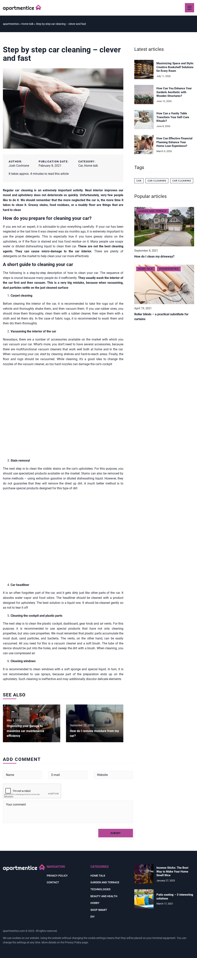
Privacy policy (57, 875)
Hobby (94, 902)
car (138, 180)
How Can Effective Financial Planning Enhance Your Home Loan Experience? (174, 142)
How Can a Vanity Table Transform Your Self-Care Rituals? (172, 117)
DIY (92, 916)
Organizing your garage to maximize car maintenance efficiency (25, 731)
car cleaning (157, 180)
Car (80, 165)
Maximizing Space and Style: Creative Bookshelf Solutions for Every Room (175, 67)
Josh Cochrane (19, 165)
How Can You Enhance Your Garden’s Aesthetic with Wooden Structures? (174, 92)
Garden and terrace (104, 882)
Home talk (91, 165)
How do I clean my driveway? (154, 256)
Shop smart (98, 909)
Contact (53, 882)
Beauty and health (103, 896)
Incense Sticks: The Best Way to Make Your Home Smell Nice (172, 871)
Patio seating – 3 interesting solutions (174, 896)
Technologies (100, 889)
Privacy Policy (73, 942)
